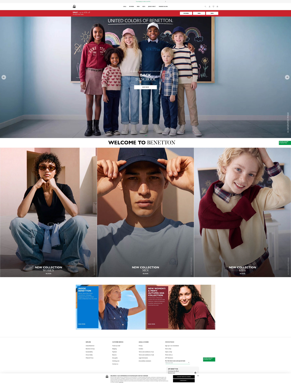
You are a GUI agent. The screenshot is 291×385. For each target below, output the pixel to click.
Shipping (114, 348)
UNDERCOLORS (163, 6)
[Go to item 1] (145, 135)
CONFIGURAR (183, 380)
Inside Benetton (90, 345)
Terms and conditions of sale (146, 355)
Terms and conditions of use (146, 351)
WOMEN (131, 6)
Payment (114, 351)
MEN (138, 6)
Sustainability (89, 351)
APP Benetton (169, 358)
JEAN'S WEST (152, 6)
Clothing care (115, 361)
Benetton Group (90, 348)
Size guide (115, 358)
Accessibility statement (145, 361)
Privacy (141, 345)
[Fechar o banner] (198, 375)
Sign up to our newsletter (172, 345)
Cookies (141, 348)
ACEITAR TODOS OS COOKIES (184, 376)
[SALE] (145, 13)
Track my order (116, 345)
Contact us (115, 364)
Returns (114, 355)
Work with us (168, 355)
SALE (124, 6)
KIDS (143, 6)
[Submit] (188, 362)
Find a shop (168, 348)
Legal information (143, 358)
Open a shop (168, 351)
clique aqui (121, 382)
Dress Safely (89, 355)
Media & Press (89, 358)
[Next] (165, 1)
